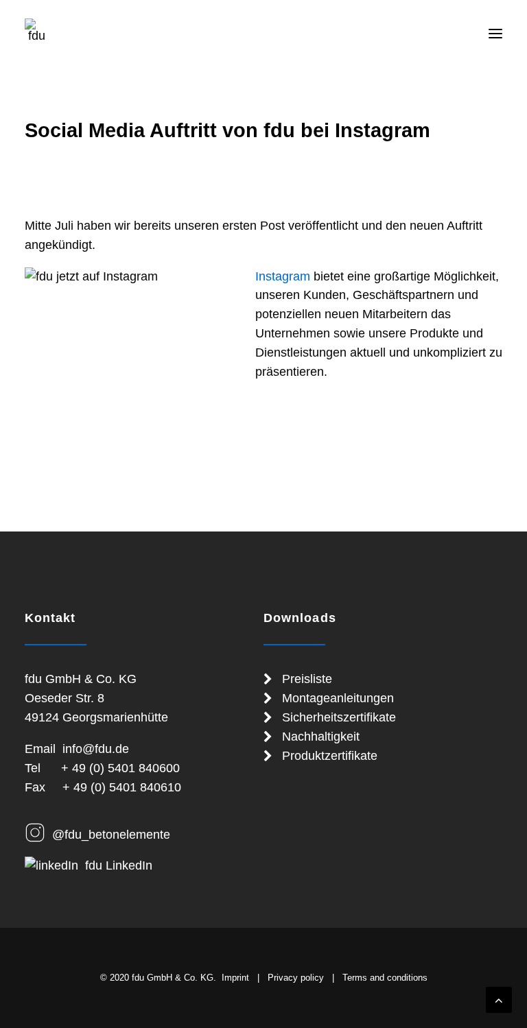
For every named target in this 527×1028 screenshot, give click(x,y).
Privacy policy (296, 977)
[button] (495, 33)
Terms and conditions (385, 977)
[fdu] (36, 30)
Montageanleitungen (338, 698)
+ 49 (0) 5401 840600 (120, 768)
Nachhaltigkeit (321, 736)
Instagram (282, 276)
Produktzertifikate (329, 756)
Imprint (235, 977)
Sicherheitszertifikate (339, 717)
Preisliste (307, 679)
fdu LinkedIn (118, 865)
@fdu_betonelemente (111, 834)
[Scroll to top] (499, 999)
